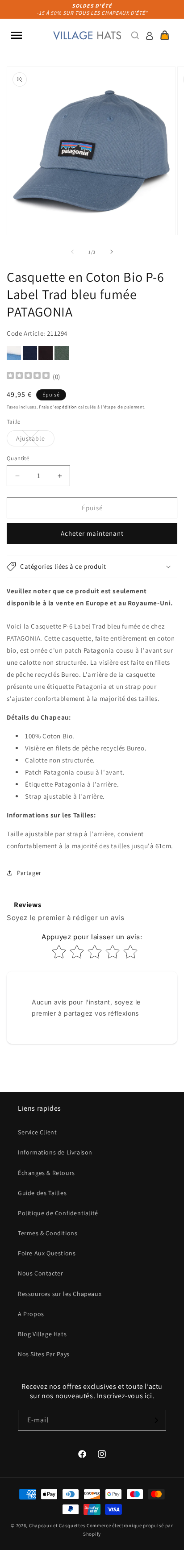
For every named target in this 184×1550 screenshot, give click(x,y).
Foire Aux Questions (46, 1253)
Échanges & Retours (46, 1173)
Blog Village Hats (42, 1334)
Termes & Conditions (47, 1233)
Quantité (18, 458)
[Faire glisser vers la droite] (111, 252)
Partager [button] (29, 873)
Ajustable (35, 440)
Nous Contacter (40, 1273)
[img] (28, 376)
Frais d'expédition (58, 407)
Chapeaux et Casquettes (57, 1525)
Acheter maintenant (92, 533)
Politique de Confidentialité (58, 1213)
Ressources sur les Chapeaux (59, 1294)
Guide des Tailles (42, 1193)
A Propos (31, 1314)
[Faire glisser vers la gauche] (72, 252)
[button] (16, 35)
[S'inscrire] (156, 1420)
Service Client (37, 1132)
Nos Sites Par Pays (44, 1354)
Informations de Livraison (55, 1152)
